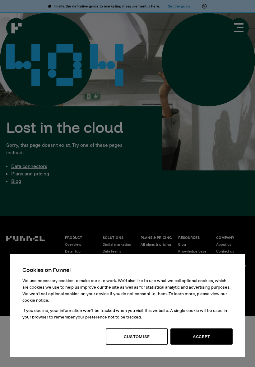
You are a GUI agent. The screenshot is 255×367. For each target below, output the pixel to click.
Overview (73, 244)
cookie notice (35, 300)
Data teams (112, 251)
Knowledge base (192, 251)
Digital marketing (117, 244)
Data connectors (29, 166)
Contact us (225, 251)
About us (223, 244)
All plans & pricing (156, 244)
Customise (137, 336)
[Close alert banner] (204, 6)
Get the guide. (180, 6)
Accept (201, 336)
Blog (16, 181)
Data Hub (73, 251)
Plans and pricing (30, 173)
